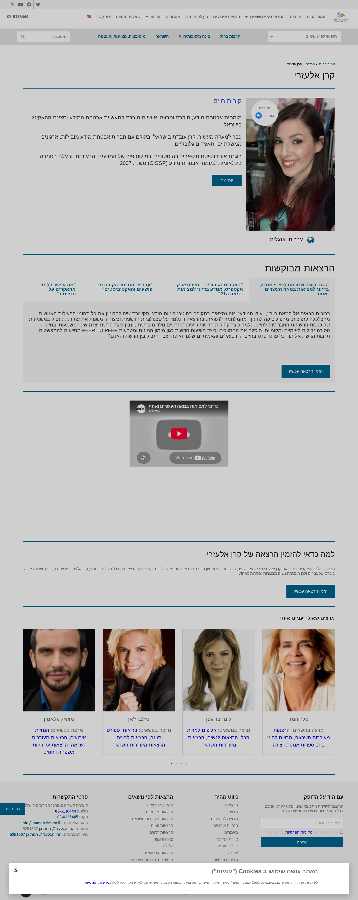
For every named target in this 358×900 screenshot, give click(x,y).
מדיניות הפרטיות (97, 882)
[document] (179, 450)
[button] (16, 869)
